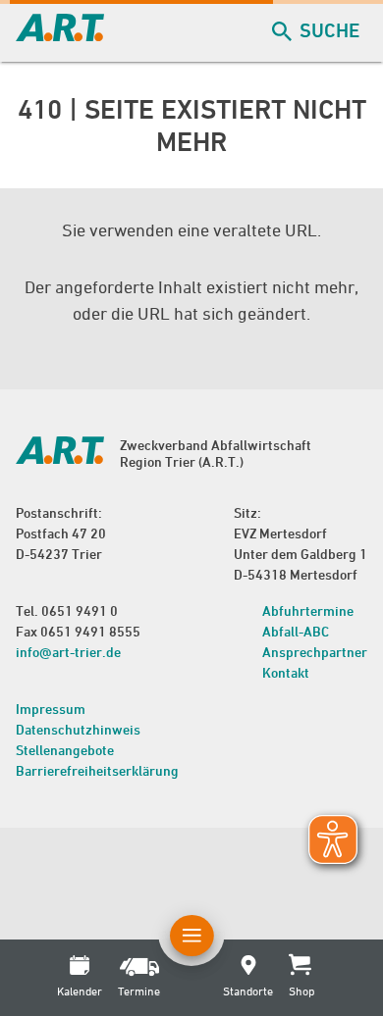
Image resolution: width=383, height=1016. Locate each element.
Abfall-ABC (295, 631)
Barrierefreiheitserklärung (97, 770)
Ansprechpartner (314, 651)
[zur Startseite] (60, 35)
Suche (329, 30)
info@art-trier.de (68, 651)
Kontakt (285, 672)
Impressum (50, 708)
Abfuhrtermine (308, 610)
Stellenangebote (65, 749)
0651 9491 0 (79, 610)
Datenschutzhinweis (78, 729)
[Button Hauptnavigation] (192, 935)
